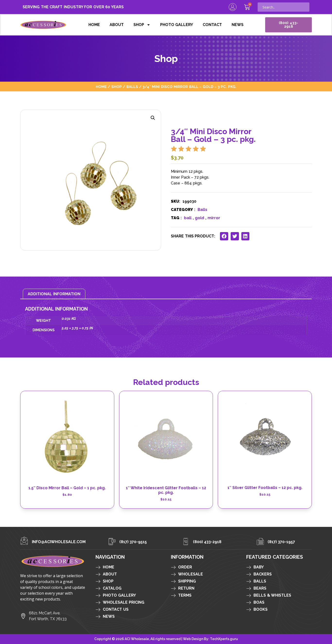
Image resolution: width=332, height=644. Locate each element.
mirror (214, 218)
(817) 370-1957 (281, 542)
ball (188, 218)
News (238, 24)
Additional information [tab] (54, 294)
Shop (138, 24)
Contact (212, 24)
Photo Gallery (176, 24)
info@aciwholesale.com (59, 542)
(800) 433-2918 (207, 542)
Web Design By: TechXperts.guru (210, 639)
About (117, 24)
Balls (132, 87)
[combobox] (283, 7)
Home (94, 24)
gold (199, 218)
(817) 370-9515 (133, 542)
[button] (153, 117)
